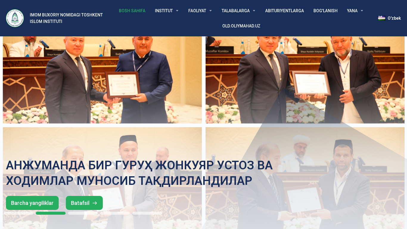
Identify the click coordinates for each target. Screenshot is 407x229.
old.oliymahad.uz (241, 26)
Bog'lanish (325, 10)
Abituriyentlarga (284, 10)
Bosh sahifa (132, 10)
